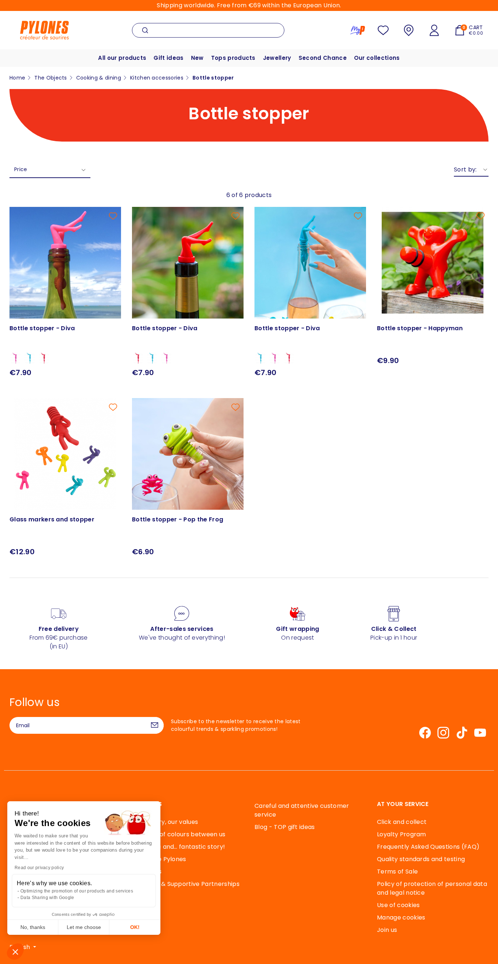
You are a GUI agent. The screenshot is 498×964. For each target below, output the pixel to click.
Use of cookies (398, 905)
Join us (387, 930)
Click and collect (402, 822)
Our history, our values (165, 822)
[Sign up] (154, 725)
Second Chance (323, 58)
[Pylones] (44, 30)
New (197, 58)
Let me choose (84, 927)
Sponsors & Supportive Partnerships (186, 884)
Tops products (233, 58)
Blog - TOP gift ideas (284, 827)
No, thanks (32, 927)
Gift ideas (168, 58)
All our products (122, 58)
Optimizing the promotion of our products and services (76, 891)
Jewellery (277, 58)
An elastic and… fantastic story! (178, 846)
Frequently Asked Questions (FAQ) (428, 846)
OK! (135, 927)
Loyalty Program (401, 834)
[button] (15, 951)
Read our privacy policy (39, 867)
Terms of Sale (397, 871)
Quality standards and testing (421, 859)
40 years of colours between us (179, 834)
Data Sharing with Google (47, 897)
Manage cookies (401, 917)
